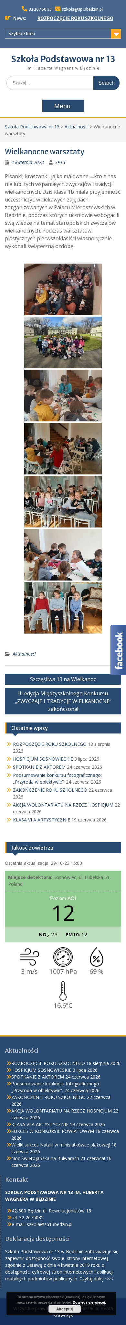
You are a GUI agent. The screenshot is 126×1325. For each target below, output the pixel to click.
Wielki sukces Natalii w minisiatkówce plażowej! (60, 1145)
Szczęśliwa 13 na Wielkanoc (63, 679)
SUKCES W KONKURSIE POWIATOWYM (52, 1131)
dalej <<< (103, 1279)
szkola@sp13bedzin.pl (82, 9)
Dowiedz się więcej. (89, 1302)
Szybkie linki (21, 34)
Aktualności (77, 127)
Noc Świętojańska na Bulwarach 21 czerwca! (58, 1158)
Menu (62, 106)
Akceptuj (64, 1309)
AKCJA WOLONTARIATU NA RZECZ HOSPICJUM (63, 805)
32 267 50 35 (40, 9)
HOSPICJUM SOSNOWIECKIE (43, 759)
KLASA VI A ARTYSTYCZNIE (41, 820)
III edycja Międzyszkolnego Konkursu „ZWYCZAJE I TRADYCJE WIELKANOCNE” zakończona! (63, 701)
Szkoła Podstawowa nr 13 (63, 59)
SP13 (60, 162)
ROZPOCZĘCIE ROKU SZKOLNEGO (75, 18)
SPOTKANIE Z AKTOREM (39, 767)
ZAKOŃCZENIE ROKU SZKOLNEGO (50, 790)
